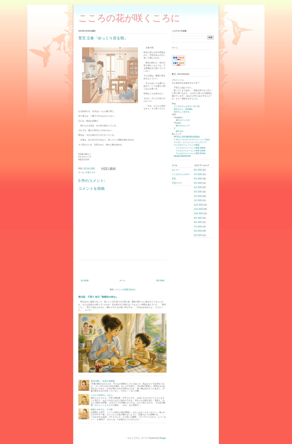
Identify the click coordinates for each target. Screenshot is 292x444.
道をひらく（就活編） (184, 109)
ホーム (122, 280)
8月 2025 (198, 222)
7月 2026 (198, 174)
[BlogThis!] (105, 168)
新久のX (179, 131)
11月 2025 (198, 209)
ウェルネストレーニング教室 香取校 (190, 148)
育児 (174, 178)
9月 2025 (198, 218)
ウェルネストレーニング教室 (187, 145)
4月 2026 (198, 187)
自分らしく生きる (182, 112)
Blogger (162, 438)
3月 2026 (198, 192)
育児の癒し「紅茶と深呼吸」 (103, 381)
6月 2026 (198, 178)
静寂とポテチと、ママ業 (102, 409)
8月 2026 (198, 170)
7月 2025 (198, 226)
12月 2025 (198, 205)
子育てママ (90, 172)
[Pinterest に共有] (114, 168)
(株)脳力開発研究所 (182, 156)
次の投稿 (85, 280)
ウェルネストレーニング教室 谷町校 (190, 151)
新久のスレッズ (183, 125)
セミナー (176, 170)
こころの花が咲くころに (129, 18)
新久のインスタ (183, 120)
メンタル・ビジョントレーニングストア (190, 142)
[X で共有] (108, 168)
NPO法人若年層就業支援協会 (187, 137)
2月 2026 (198, 196)
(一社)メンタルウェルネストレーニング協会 (192, 139)
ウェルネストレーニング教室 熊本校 (190, 153)
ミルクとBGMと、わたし (102, 395)
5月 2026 (198, 183)
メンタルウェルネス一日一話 (187, 106)
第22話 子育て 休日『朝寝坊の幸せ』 (98, 296)
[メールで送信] (102, 168)
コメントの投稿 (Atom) (125, 289)
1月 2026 (198, 200)
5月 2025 (198, 235)
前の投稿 (160, 280)
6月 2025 (198, 231)
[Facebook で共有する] (111, 168)
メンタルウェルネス (181, 174)
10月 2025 (198, 213)
